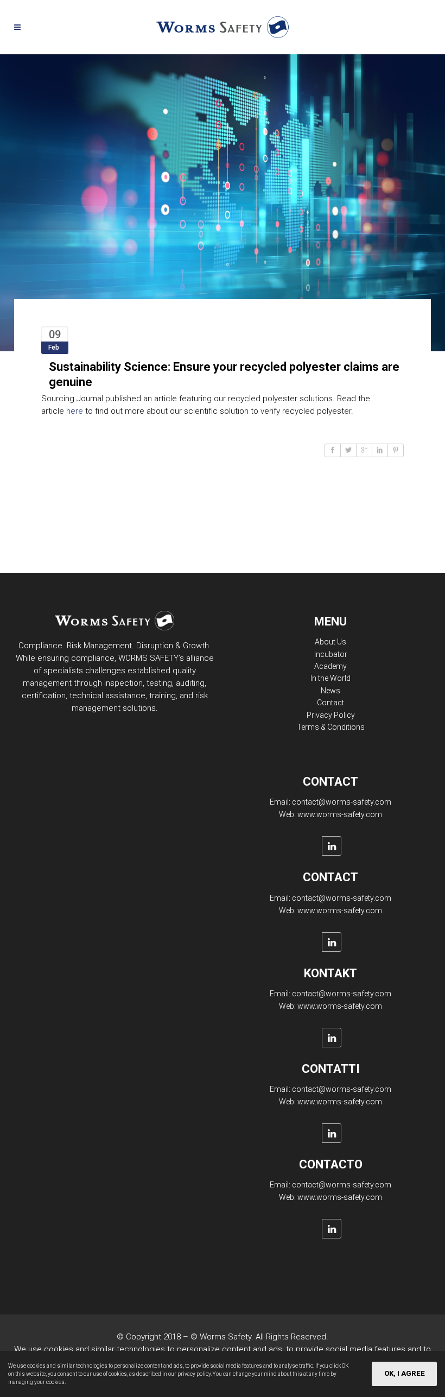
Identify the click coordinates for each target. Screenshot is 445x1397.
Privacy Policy (331, 715)
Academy (330, 666)
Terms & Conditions (331, 727)
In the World (330, 678)
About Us (330, 641)
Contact (330, 702)
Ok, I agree (404, 1373)
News (330, 690)
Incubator (330, 654)
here (74, 411)
